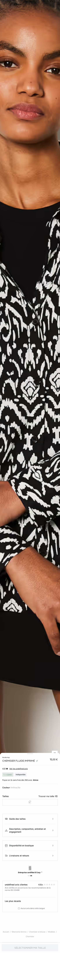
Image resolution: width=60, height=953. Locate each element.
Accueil (6, 932)
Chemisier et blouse (37, 932)
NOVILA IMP (6, 757)
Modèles (51, 932)
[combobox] (30, 802)
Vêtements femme (19, 932)
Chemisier (30, 936)
